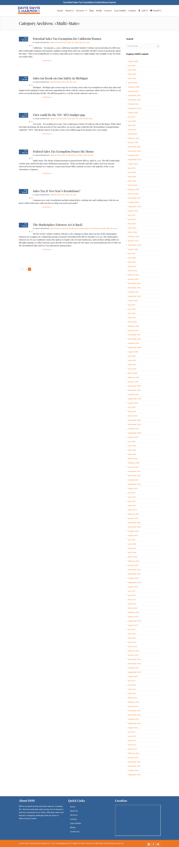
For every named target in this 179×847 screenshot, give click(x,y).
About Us (69, 10)
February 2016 (133, 561)
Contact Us (74, 832)
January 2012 (133, 758)
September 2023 (134, 206)
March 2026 (132, 83)
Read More (46, 60)
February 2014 (133, 651)
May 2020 (132, 365)
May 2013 (132, 689)
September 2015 (134, 582)
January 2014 (133, 655)
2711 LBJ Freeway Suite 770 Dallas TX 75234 (69, 843)
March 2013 (132, 698)
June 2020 (132, 360)
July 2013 (131, 681)
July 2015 (131, 591)
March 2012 (132, 749)
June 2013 (132, 685)
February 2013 (133, 702)
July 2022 (131, 253)
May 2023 (132, 224)
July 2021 (131, 305)
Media (99, 10)
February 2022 (133, 275)
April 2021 (132, 318)
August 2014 (133, 625)
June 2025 (132, 121)
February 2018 (133, 463)
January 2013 (133, 706)
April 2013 (132, 693)
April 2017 (132, 505)
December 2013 (134, 659)
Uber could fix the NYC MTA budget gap (59, 115)
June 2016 (132, 544)
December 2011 (134, 762)
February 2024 (133, 189)
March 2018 (132, 459)
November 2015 (134, 574)
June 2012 (132, 736)
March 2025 (132, 134)
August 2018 (133, 437)
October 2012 (133, 719)
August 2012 (133, 728)
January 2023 (133, 241)
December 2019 (134, 386)
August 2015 (133, 587)
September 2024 (134, 159)
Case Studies (120, 10)
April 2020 (132, 369)
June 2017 (132, 497)
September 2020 (134, 347)
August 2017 (133, 488)
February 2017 (133, 514)
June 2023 (132, 219)
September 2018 (134, 433)
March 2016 (132, 557)
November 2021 (134, 288)
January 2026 (133, 91)
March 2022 (132, 271)
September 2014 (134, 621)
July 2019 (131, 407)
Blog (91, 10)
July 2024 (131, 168)
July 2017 (131, 493)
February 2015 (133, 612)
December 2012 (134, 711)
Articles (55, 42)
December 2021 (134, 283)
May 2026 (132, 74)
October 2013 (133, 668)
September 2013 (134, 672)
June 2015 (132, 595)
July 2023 (131, 215)
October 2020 (133, 343)
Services (80, 10)
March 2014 (132, 646)
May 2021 (132, 313)
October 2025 (133, 104)
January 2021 (133, 330)
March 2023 (132, 232)
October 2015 (133, 578)
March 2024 (132, 185)
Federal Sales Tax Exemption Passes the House (63, 151)
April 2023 (132, 228)
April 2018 (132, 454)
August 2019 (133, 403)
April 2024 (132, 181)
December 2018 (134, 420)
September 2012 (134, 723)
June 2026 (132, 70)
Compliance (57, 228)
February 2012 (133, 753)
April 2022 (132, 266)
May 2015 (132, 599)
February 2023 (133, 236)
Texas (90, 118)
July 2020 (131, 356)
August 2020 (133, 352)
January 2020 (133, 382)
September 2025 (134, 108)
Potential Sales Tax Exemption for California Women (67, 39)
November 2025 (134, 100)
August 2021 (133, 300)
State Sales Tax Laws (82, 42)
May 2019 (132, 412)
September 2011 (134, 775)
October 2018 (133, 429)
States (85, 118)
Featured (65, 228)
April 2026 (132, 78)
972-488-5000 (97, 843)
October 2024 (133, 155)
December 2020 (134, 335)
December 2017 (134, 471)
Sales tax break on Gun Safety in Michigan (60, 78)
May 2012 (132, 740)
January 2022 (133, 279)
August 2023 (133, 211)
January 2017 (133, 518)
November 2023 (134, 198)
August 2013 (133, 676)
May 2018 (132, 450)
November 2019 (134, 390)
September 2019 (134, 399)
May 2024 (132, 177)
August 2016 (133, 535)
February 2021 (133, 326)
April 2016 (132, 552)
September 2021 (134, 296)
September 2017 (134, 484)
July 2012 (131, 732)
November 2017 (134, 476)
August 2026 (133, 61)
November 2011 (134, 766)
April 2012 (132, 745)
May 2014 (132, 638)
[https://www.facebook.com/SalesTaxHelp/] (153, 844)
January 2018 (133, 467)
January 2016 (133, 565)
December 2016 (134, 523)
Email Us (157, 10)
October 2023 (133, 202)
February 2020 (133, 377)
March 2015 (132, 608)
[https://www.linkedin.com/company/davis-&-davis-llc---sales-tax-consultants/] (149, 844)
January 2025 (133, 142)
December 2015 (134, 570)
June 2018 (132, 446)
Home (60, 10)
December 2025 (134, 95)
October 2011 (133, 770)
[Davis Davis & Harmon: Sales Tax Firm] (29, 10)
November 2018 (134, 424)
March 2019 (132, 416)
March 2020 (132, 373)
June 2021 (132, 309)
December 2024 (134, 147)
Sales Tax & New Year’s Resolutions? (56, 191)
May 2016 (132, 548)
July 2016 (131, 540)
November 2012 (134, 715)
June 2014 (132, 634)
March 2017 (132, 510)
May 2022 (132, 262)
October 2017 (133, 480)
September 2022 (134, 245)
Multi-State (63, 42)
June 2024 (132, 172)
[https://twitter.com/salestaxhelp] (158, 844)
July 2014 (131, 629)
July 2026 (131, 66)
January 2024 (133, 194)
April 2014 (132, 642)
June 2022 (132, 258)
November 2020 (134, 339)
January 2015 (133, 617)
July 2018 (131, 441)
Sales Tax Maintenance (69, 155)
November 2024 (134, 151)
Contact (132, 10)
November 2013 (134, 664)
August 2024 (133, 164)
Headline (72, 228)
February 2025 (133, 138)
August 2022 (133, 249)
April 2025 (132, 130)
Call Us (144, 10)
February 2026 (133, 87)
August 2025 (133, 113)
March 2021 (132, 322)
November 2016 (134, 527)
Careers (108, 10)
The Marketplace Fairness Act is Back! (58, 225)
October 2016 (133, 531)
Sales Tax (70, 42)
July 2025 (131, 117)
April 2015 (132, 604)
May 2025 (132, 125)
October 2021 (133, 292)
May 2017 (132, 501)
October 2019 (133, 394)
